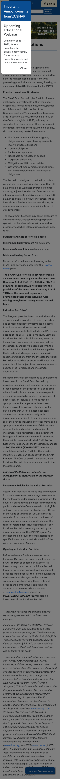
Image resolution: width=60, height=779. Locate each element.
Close (23, 68)
